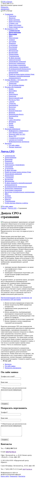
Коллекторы (9, 179)
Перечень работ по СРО (17, 134)
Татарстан (12, 103)
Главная (3, 208)
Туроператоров (14, 56)
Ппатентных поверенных (13, 188)
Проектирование (10, 157)
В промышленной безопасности (20, 69)
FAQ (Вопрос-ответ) (16, 132)
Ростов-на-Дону (14, 100)
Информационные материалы (19, 141)
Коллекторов (13, 52)
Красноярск (13, 90)
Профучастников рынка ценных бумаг (18, 172)
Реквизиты (12, 16)
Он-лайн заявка (14, 145)
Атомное (12, 40)
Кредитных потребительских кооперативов (19, 192)
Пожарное (12, 43)
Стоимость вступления (16, 138)
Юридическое (13, 38)
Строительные (14, 81)
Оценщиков (13, 49)
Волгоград (12, 107)
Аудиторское (13, 45)
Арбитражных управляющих (19, 67)
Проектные (12, 83)
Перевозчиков (13, 54)
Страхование (9, 177)
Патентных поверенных (17, 63)
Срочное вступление (16, 140)
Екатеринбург (13, 105)
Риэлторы (8, 197)
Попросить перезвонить (5, 8)
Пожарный (8, 161)
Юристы (8, 199)
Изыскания (8, 159)
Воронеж (12, 112)
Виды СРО (12, 136)
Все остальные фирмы (16, 85)
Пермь (11, 118)
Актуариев (12, 41)
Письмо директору (15, 147)
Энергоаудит (9, 163)
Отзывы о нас (13, 23)
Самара (11, 127)
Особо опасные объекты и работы (16, 203)
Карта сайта (5, 476)
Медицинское (13, 50)
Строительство (10, 156)
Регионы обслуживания (13, 87)
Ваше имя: (4, 418)
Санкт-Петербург (15, 120)
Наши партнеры (14, 20)
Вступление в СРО (11, 29)
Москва (11, 92)
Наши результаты (15, 21)
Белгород (12, 109)
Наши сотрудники (15, 25)
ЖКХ (10, 36)
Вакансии (12, 18)
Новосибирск (13, 94)
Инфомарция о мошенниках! (18, 131)
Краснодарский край (16, 98)
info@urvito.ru (11, 452)
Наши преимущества (16, 27)
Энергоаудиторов (15, 60)
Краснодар (12, 96)
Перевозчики (9, 176)
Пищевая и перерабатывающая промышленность (19, 77)
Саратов (11, 101)
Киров (11, 123)
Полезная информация (12, 129)
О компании (9, 14)
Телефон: (4, 412)
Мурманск (12, 121)
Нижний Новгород (15, 111)
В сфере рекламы (14, 58)
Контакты (8, 143)
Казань (11, 89)
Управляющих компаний (17, 61)
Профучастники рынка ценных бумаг (21, 74)
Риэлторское (13, 47)
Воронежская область (16, 114)
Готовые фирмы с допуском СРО (16, 80)
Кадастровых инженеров (17, 65)
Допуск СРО (7, 151)
